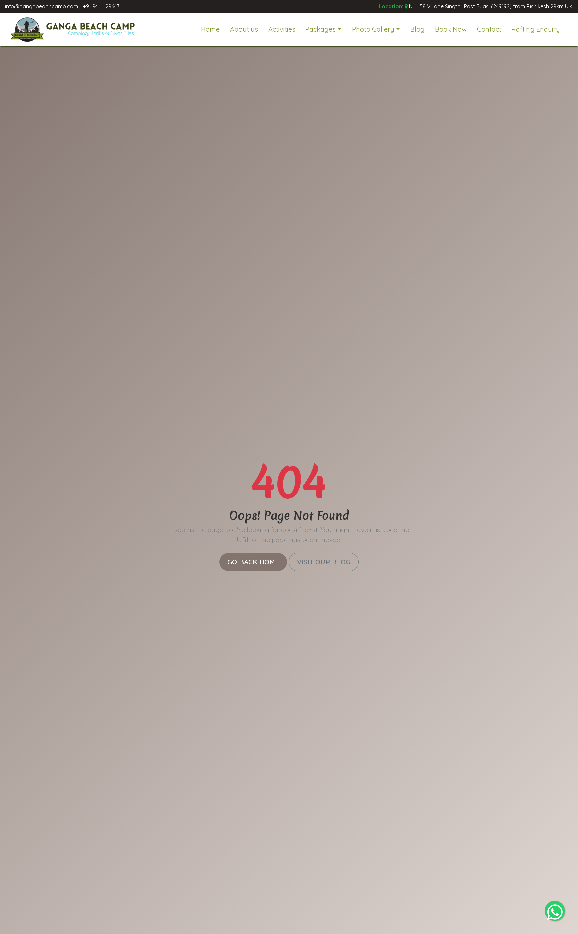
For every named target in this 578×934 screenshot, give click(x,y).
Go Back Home (253, 562)
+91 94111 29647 (101, 6)
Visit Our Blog (323, 562)
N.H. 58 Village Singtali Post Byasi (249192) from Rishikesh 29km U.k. (491, 6)
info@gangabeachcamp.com (41, 6)
